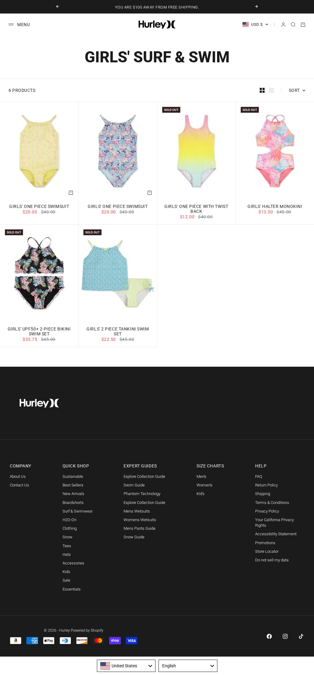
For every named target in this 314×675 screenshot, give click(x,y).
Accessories (73, 563)
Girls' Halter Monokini (274, 207)
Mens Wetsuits (137, 511)
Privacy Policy (267, 511)
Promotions (265, 542)
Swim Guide (134, 485)
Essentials (72, 589)
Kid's (201, 493)
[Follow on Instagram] (285, 636)
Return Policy (266, 485)
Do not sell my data (272, 560)
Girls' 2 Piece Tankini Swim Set (117, 331)
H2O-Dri (69, 519)
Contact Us (19, 485)
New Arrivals (73, 493)
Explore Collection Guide (144, 476)
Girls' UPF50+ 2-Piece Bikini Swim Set (39, 331)
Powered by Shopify (87, 630)
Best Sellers (73, 485)
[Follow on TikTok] (301, 636)
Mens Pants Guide (139, 528)
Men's (201, 476)
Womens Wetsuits (140, 519)
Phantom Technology (142, 493)
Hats (67, 554)
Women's (205, 485)
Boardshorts (73, 502)
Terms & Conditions (272, 502)
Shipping (262, 493)
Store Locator (266, 551)
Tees (67, 546)
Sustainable (73, 476)
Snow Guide (134, 537)
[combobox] (126, 666)
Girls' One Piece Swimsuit (39, 207)
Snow (67, 537)
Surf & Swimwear (78, 511)
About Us (18, 476)
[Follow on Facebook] (269, 636)
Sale (66, 580)
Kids (66, 571)
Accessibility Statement (276, 534)
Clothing (70, 528)
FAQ (258, 476)
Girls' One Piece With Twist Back (196, 209)
